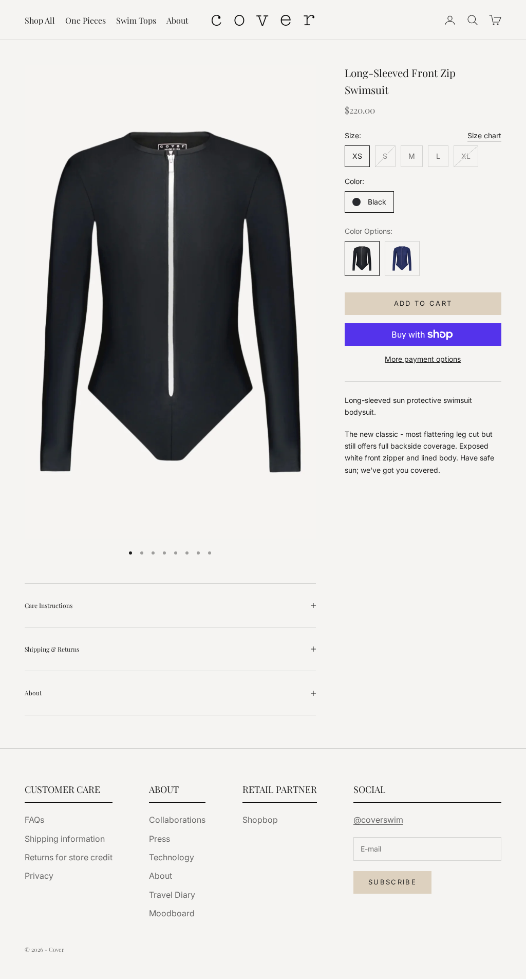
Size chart (484, 135)
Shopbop (260, 820)
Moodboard (172, 913)
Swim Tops (136, 20)
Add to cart (423, 303)
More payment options (423, 359)
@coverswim (378, 820)
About (177, 20)
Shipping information (65, 839)
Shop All (40, 20)
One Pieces (85, 20)
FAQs (34, 820)
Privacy (39, 876)
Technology (171, 857)
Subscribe (392, 882)
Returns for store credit (68, 857)
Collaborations (177, 820)
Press (159, 839)
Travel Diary (172, 895)
